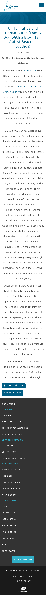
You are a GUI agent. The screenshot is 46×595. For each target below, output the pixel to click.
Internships (8, 476)
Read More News (12, 393)
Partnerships (9, 495)
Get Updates (8, 551)
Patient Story (9, 512)
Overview (7, 506)
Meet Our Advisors (12, 421)
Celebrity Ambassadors (15, 428)
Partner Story (10, 532)
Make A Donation (11, 469)
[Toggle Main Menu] (41, 5)
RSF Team (6, 415)
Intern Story (9, 519)
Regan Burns (30, 70)
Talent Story (9, 525)
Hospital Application (13, 458)
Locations (7, 445)
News (5, 545)
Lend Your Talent (11, 482)
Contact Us (8, 538)
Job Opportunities (12, 434)
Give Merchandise (11, 488)
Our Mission (8, 404)
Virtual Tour (9, 452)
